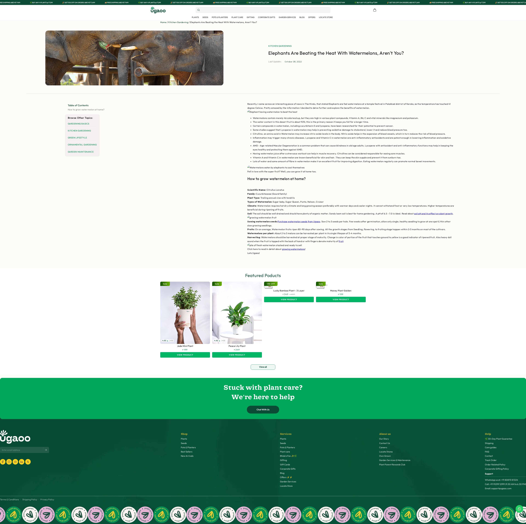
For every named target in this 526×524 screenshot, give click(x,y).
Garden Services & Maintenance (394, 460)
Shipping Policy (29, 499)
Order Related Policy (495, 464)
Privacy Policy (47, 499)
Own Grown (385, 456)
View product (185, 354)
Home (163, 22)
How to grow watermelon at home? (86, 109)
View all (263, 367)
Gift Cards (285, 464)
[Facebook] (2, 462)
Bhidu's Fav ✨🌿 (288, 456)
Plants (184, 439)
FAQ (487, 451)
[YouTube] (15, 462)
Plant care (285, 451)
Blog (282, 473)
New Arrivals (187, 456)
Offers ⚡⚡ (286, 477)
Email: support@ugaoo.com (498, 488)
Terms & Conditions (9, 499)
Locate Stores (386, 451)
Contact (489, 456)
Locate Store (286, 486)
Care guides (490, 447)
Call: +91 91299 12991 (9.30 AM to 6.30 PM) (505, 484)
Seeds (184, 443)
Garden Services (288, 481)
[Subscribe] (46, 450)
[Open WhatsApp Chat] (519, 509)
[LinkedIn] (21, 462)
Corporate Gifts (287, 469)
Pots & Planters (188, 447)
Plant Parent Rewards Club (392, 464)
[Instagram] (9, 462)
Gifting (283, 460)
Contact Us (384, 443)
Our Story (384, 439)
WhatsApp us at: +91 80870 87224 (501, 480)
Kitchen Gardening (178, 22)
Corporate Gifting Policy (497, 469)
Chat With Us (263, 409)
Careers (383, 447)
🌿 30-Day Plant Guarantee (498, 439)
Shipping (489, 443)
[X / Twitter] (28, 462)
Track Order (491, 460)
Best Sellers (186, 451)
